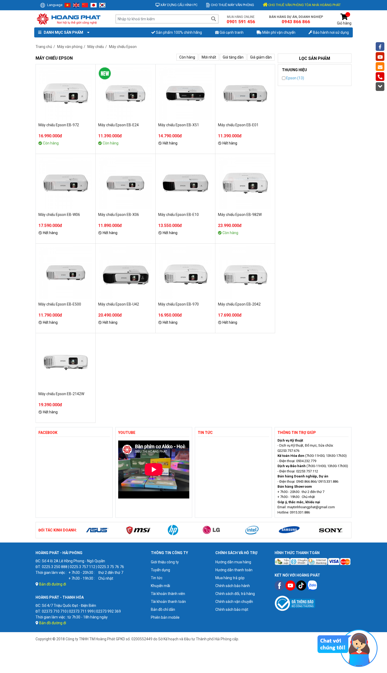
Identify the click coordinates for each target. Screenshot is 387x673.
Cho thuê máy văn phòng (232, 5)
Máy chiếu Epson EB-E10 (178, 214)
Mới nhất (209, 57)
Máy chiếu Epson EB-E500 (59, 304)
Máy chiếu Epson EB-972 (58, 125)
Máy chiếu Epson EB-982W (240, 214)
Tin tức (156, 578)
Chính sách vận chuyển (234, 601)
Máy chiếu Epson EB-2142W (61, 394)
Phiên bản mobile (165, 617)
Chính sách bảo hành (232, 586)
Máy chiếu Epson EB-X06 (118, 214)
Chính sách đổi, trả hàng (235, 594)
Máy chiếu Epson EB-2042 (239, 304)
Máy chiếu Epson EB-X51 (178, 125)
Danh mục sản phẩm (62, 32)
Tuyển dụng (160, 570)
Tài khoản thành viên (168, 594)
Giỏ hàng (344, 19)
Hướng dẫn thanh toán (233, 570)
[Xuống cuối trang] (380, 86)
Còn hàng (187, 57)
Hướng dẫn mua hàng (233, 562)
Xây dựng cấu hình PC (178, 5)
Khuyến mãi (160, 586)
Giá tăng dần (233, 57)
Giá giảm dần (261, 57)
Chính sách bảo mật (231, 609)
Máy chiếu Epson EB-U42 (118, 304)
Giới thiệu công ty (165, 562)
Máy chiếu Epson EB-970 (178, 304)
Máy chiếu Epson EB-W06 (59, 214)
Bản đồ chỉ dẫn (163, 609)
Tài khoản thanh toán (168, 601)
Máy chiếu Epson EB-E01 (238, 125)
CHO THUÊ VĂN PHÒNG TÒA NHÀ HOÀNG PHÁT (304, 5)
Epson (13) (294, 78)
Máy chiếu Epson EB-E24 (118, 125)
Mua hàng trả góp (230, 578)
